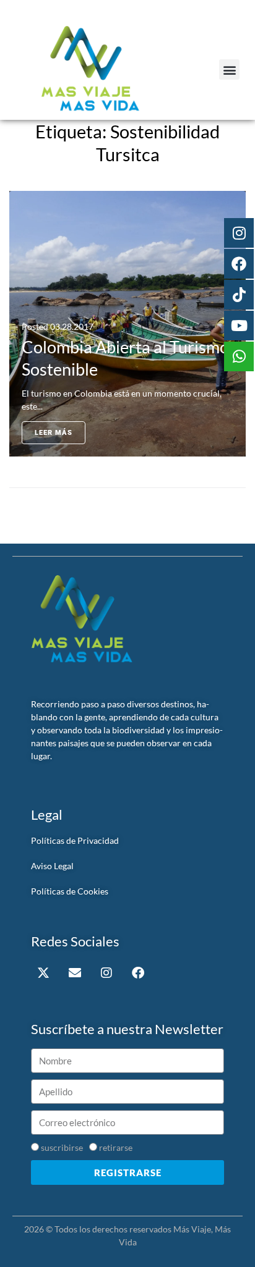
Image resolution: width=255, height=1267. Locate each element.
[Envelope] (75, 973)
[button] (229, 69)
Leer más (53, 433)
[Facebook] (138, 973)
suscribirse (62, 1147)
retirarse (115, 1147)
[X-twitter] (43, 973)
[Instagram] (106, 973)
